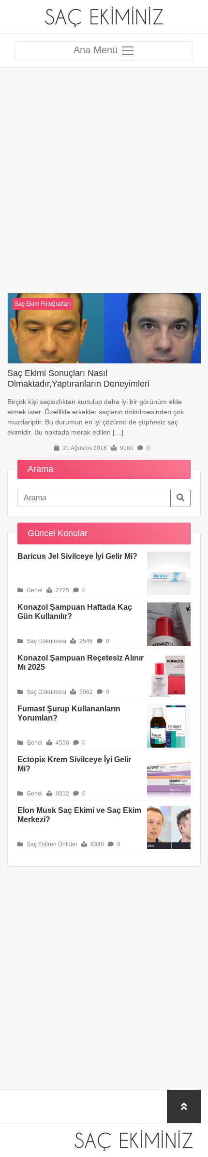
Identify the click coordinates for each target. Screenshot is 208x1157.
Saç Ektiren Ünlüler (51, 844)
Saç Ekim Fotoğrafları (43, 304)
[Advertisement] (104, 172)
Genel (34, 590)
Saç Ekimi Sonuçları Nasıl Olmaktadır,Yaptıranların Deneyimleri (78, 378)
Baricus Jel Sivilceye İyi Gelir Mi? (77, 556)
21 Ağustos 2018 (84, 448)
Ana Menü (97, 50)
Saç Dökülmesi (45, 641)
